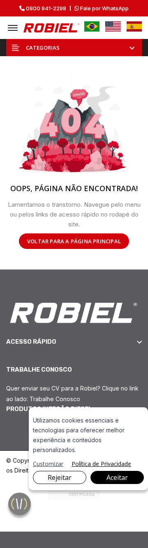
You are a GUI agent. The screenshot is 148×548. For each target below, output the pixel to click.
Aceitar (117, 477)
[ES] (134, 26)
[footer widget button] (74, 341)
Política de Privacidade (101, 464)
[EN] (113, 26)
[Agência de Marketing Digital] (74, 492)
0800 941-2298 (45, 8)
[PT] (92, 26)
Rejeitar (60, 477)
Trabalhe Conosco (55, 398)
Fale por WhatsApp (104, 8)
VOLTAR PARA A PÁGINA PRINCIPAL (74, 241)
